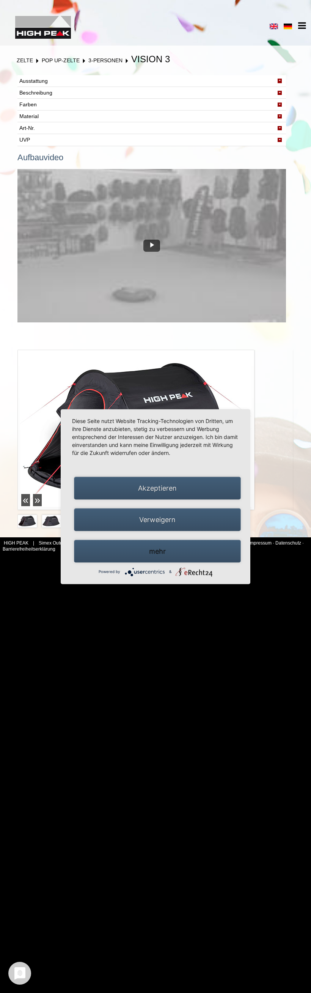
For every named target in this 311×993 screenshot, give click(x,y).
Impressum (261, 543)
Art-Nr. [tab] (27, 128)
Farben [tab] (28, 104)
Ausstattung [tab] (33, 81)
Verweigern (157, 519)
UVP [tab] (24, 140)
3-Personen (105, 60)
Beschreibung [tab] (35, 93)
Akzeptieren (157, 488)
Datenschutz (288, 543)
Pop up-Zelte (61, 60)
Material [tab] (29, 116)
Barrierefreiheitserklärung (29, 549)
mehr (157, 551)
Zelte (25, 60)
